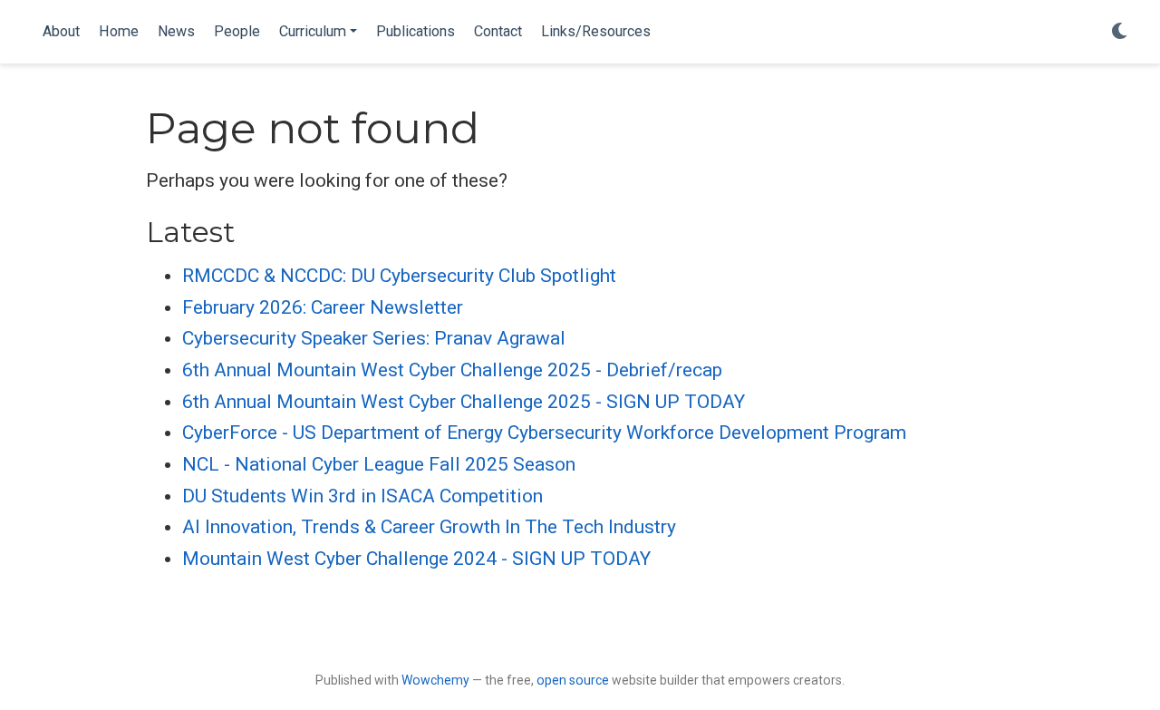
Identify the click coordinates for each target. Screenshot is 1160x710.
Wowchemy (435, 680)
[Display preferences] (1119, 32)
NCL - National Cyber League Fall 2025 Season (378, 464)
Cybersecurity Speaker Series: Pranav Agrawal (374, 338)
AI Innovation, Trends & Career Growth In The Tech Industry (429, 527)
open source (572, 680)
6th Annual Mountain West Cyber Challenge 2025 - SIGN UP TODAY (463, 402)
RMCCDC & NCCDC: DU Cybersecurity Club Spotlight (399, 276)
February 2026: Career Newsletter (322, 307)
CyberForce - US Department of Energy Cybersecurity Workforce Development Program (544, 432)
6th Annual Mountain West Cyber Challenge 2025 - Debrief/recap (452, 370)
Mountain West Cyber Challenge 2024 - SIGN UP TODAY (416, 558)
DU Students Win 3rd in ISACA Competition (362, 496)
